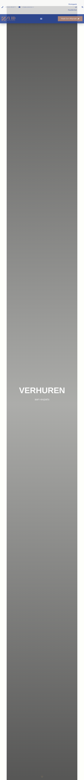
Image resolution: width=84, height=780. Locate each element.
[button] (82, 7)
